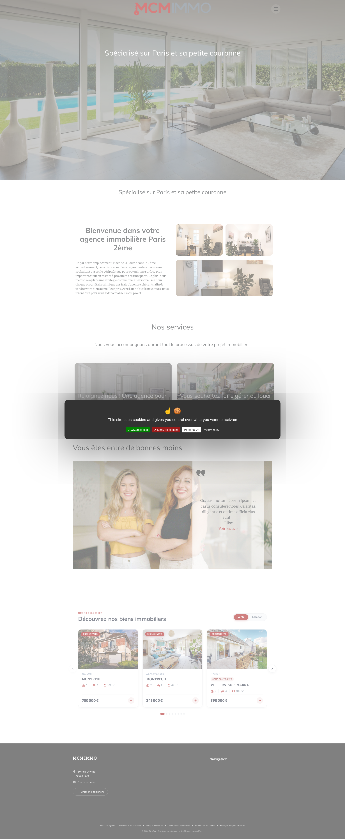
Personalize (191, 429)
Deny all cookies (167, 429)
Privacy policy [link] (211, 429)
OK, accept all (139, 429)
